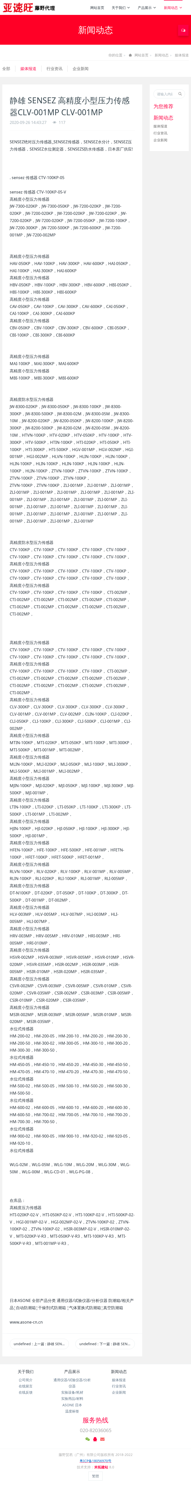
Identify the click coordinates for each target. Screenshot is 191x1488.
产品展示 (145, 7)
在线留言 (26, 1386)
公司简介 (26, 1379)
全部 (6, 68)
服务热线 (95, 1419)
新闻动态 (171, 7)
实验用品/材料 (72, 1398)
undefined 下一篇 (107, 1343)
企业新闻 (81, 68)
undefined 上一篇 (41, 1343)
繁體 (95, 1476)
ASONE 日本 (72, 1405)
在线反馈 (26, 1392)
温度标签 (72, 1411)
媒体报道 (182, 55)
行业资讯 (54, 68)
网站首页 (97, 7)
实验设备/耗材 (72, 1392)
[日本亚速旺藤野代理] (29, 7)
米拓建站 (101, 1467)
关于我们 (119, 7)
